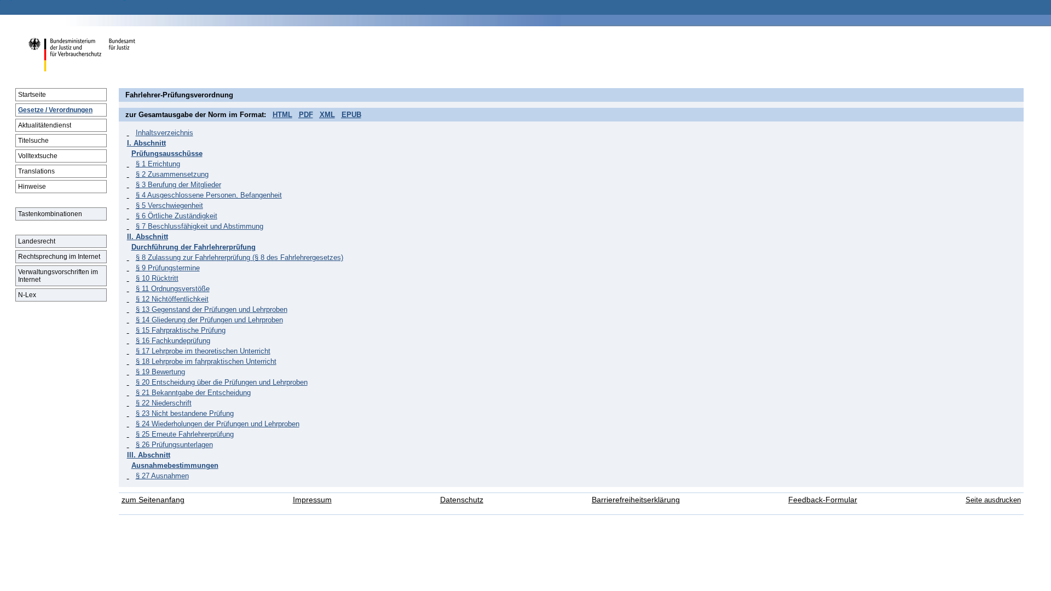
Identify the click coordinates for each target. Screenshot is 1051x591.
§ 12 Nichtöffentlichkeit (172, 299)
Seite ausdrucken (993, 500)
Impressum (312, 500)
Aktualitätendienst (44, 125)
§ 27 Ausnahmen (162, 476)
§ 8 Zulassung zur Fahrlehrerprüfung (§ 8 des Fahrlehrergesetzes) (239, 257)
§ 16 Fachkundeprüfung (173, 341)
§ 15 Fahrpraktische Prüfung (181, 330)
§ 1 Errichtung (158, 164)
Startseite (32, 95)
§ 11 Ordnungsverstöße (173, 289)
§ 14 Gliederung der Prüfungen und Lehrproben (209, 320)
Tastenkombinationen (50, 214)
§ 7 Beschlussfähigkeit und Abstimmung (199, 226)
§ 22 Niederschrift (164, 403)
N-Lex (27, 295)
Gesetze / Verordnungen (55, 110)
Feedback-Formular (822, 500)
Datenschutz (461, 500)
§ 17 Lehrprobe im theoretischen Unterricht (203, 351)
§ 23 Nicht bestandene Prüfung (185, 413)
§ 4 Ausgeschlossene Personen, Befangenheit (209, 195)
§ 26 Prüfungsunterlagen (174, 445)
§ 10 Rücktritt (157, 278)
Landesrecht (36, 241)
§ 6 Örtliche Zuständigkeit (176, 216)
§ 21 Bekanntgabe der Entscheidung (193, 393)
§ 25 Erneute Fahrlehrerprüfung (185, 434)
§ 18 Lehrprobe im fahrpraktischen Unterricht (206, 361)
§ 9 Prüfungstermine (168, 268)
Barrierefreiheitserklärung (636, 500)
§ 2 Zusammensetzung (172, 174)
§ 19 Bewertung (160, 372)
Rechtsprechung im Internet (59, 256)
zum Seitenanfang (153, 500)
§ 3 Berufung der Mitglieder (178, 185)
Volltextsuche (37, 156)
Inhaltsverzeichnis (164, 133)
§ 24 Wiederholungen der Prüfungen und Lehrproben (217, 424)
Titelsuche (33, 140)
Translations (36, 171)
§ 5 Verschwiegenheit (169, 205)
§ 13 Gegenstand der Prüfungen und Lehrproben (211, 309)
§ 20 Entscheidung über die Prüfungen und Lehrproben (222, 382)
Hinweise (32, 186)
